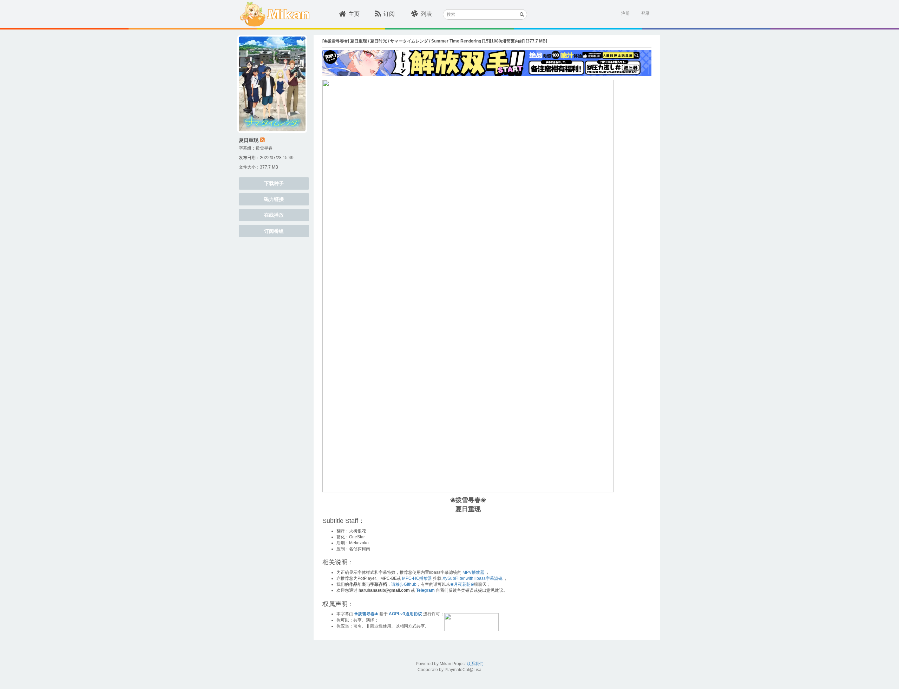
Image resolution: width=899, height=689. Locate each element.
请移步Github (403, 584)
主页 (354, 14)
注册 (625, 13)
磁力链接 (274, 199)
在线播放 (274, 215)
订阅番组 (274, 231)
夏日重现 (248, 140)
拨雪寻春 (264, 148)
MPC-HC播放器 (417, 578)
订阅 (389, 14)
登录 (645, 13)
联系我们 (475, 663)
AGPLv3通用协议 (405, 613)
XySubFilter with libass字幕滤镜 (472, 578)
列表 (426, 14)
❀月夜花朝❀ (462, 584)
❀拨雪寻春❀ (366, 613)
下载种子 (274, 183)
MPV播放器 (473, 572)
